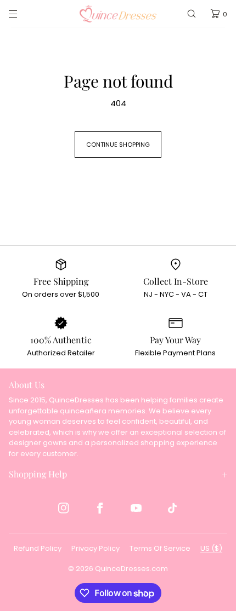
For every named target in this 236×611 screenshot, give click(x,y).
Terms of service (160, 548)
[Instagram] (63, 508)
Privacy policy (95, 548)
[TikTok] (172, 508)
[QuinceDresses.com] (118, 14)
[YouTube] (136, 508)
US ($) (211, 548)
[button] (191, 13)
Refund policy (37, 548)
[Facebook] (99, 508)
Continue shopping (118, 144)
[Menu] (22, 13)
